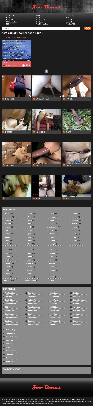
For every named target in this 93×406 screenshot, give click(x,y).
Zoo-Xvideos (11, 20)
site (54, 267)
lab (76, 237)
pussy (31, 213)
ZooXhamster (41, 18)
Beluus (7, 358)
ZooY (28, 314)
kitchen (54, 250)
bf (9, 260)
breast (9, 227)
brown (54, 234)
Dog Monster (54, 317)
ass (31, 237)
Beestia (29, 321)
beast (31, 250)
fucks (76, 240)
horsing (76, 230)
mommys (9, 217)
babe (54, 237)
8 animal (46, 7)
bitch (76, 244)
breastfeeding (54, 227)
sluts (54, 273)
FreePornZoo (11, 16)
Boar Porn (75, 324)
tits (54, 223)
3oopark (74, 317)
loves (54, 260)
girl (9, 253)
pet (54, 256)
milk (9, 230)
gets (31, 234)
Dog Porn (53, 300)
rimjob (9, 267)
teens (76, 213)
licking (9, 213)
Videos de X (54, 321)
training (9, 220)
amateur (8, 65)
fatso (31, 217)
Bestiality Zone (77, 310)
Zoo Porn (8, 354)
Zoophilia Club (10, 333)
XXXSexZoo (40, 16)
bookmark (54, 263)
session (9, 223)
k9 (9, 270)
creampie (54, 244)
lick (31, 227)
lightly (9, 273)
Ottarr (51, 324)
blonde (31, 270)
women (76, 223)
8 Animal (75, 293)
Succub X (75, 303)
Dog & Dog (53, 310)
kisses (54, 270)
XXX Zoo (7, 344)
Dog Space (75, 321)
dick (31, 277)
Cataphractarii (32, 317)
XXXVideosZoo (11, 22)
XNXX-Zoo (53, 307)
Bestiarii (52, 303)
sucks (76, 217)
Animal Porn (70, 20)
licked (31, 240)
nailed (9, 256)
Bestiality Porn (32, 324)
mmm (76, 227)
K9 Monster (53, 296)
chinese (76, 220)
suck (31, 273)
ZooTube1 (10, 18)
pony (31, 256)
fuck (31, 253)
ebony (54, 220)
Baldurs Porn (9, 351)
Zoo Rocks (70, 16)
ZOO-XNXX (10, 24)
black (31, 220)
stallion (9, 263)
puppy (54, 217)
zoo (31, 223)
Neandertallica (10, 337)
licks (9, 244)
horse (9, 237)
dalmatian (31, 263)
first (31, 244)
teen (9, 240)
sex (9, 250)
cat (54, 230)
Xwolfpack (53, 293)
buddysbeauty (31, 280)
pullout (31, 230)
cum (31, 260)
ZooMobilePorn (42, 20)
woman (9, 234)
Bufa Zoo (8, 340)
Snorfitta (52, 314)
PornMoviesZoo (42, 24)
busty (31, 267)
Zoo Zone (39, 22)
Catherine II (70, 18)
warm (54, 240)
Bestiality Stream (78, 300)
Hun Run (75, 307)
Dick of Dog (9, 330)
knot (9, 277)
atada (53, 277)
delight (54, 253)
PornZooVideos (72, 24)
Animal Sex (31, 310)
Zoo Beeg (75, 296)
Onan (6, 347)
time (54, 213)
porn (13, 65)
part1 (54, 280)
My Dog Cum (76, 314)
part (76, 234)
